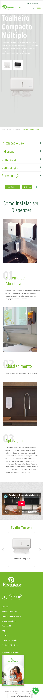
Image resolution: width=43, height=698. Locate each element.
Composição (10, 167)
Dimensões (9, 159)
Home (3, 129)
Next (40, 549)
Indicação (8, 151)
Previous (3, 549)
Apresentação (11, 175)
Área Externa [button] (34, 3)
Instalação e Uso (13, 143)
